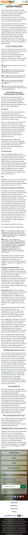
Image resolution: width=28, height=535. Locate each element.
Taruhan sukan (14, 452)
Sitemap (14, 511)
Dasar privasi (14, 508)
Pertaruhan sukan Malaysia (7, 2)
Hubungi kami (14, 502)
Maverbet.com (7, 372)
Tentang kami (14, 505)
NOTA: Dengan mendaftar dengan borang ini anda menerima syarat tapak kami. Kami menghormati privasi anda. (13, 490)
